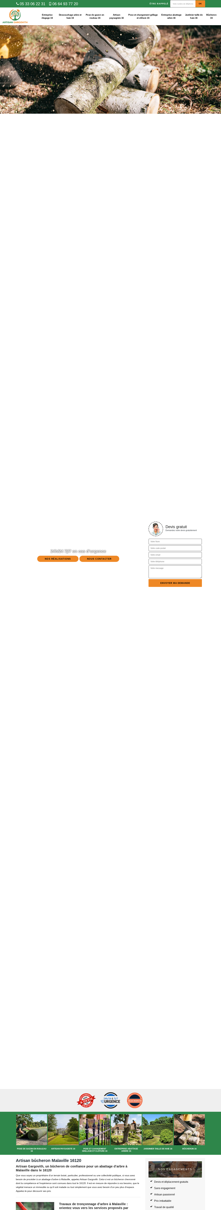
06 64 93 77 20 (65, 4)
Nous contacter (99, 558)
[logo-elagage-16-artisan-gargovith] (15, 16)
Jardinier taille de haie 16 (194, 16)
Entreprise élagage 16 (47, 16)
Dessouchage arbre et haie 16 (70, 16)
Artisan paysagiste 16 (116, 16)
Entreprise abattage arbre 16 (171, 16)
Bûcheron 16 (211, 16)
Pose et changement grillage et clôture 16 (143, 16)
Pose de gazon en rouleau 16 (95, 16)
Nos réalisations (58, 558)
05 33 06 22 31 (32, 4)
